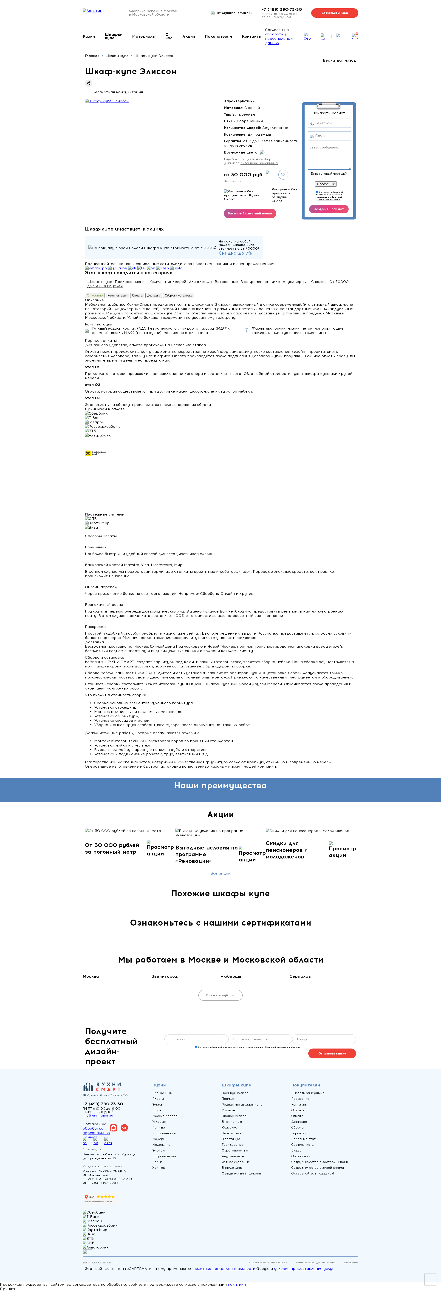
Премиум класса (235, 1093)
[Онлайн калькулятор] (307, 36)
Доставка (153, 295)
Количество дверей (168, 282)
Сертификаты (302, 1145)
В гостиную (231, 1139)
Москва (91, 976)
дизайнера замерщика (259, 163)
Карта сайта (351, 1262)
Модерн (158, 1139)
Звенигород (165, 976)
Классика (229, 1127)
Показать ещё (217, 995)
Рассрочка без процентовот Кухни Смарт (284, 195)
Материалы (143, 36)
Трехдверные (233, 1145)
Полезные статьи (305, 1139)
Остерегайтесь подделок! (312, 1173)
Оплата (137, 295)
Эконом (158, 1150)
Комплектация (117, 295)
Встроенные (227, 282)
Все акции (220, 873)
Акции (188, 36)
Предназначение (131, 282)
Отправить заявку (332, 1053)
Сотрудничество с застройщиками (319, 1162)
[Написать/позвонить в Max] (324, 36)
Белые (157, 1162)
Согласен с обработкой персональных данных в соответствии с (329, 195)
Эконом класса (234, 1116)
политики (237, 1284)
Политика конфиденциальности (315, 1262)
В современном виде (260, 282)
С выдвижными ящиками (241, 1173)
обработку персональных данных (279, 38)
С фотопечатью (235, 1150)
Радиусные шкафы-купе (242, 1104)
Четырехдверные (236, 1162)
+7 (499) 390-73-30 (282, 9)
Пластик (159, 1099)
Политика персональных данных (267, 1262)
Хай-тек (158, 1168)
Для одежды (201, 282)
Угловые (159, 1122)
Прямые (158, 1127)
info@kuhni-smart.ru (234, 13)
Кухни (89, 36)
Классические (164, 1133)
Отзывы (297, 1110)
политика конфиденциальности (224, 1268)
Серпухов (300, 976)
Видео (296, 1150)
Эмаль (157, 1104)
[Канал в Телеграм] (339, 36)
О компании (300, 1156)
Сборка (297, 1127)
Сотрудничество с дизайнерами (317, 1168)
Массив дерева (165, 1116)
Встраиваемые (164, 1156)
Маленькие (161, 1145)
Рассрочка (300, 1099)
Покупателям (218, 36)
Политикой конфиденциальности (330, 198)
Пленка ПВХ (162, 1093)
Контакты (252, 36)
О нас (168, 36)
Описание (95, 295)
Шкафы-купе (113, 36)
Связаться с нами (335, 13)
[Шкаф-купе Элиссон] (107, 101)
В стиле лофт (233, 1168)
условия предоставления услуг (304, 1268)
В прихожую (232, 1122)
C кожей (319, 282)
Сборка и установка (178, 295)
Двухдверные (296, 282)
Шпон (156, 1110)
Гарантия (298, 1133)
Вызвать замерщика (308, 1093)
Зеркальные (232, 1133)
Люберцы (230, 976)
